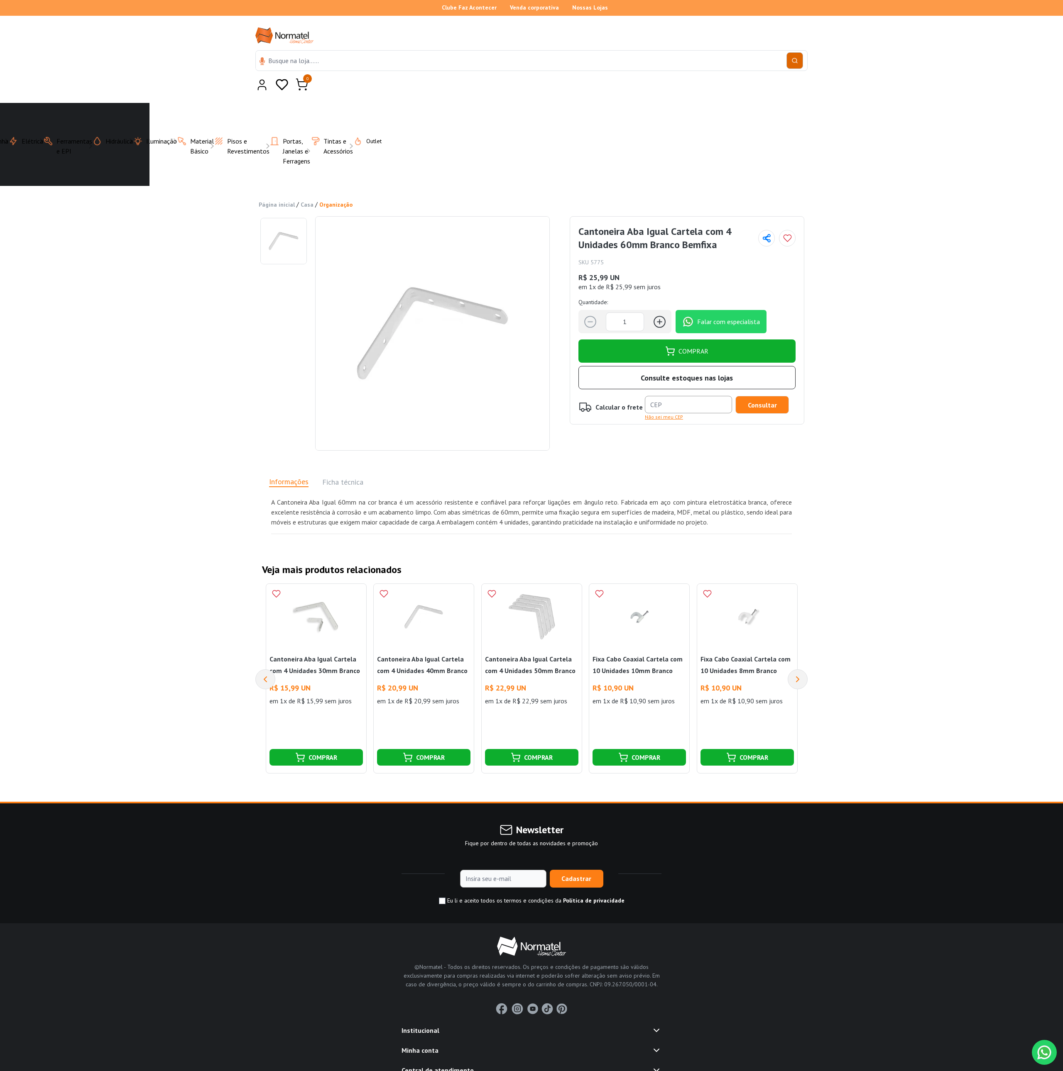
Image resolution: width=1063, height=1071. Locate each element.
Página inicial (277, 184)
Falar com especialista (728, 301)
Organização (336, 184)
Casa (307, 184)
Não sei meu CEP (664, 396)
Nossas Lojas (590, 7)
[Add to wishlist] (787, 218)
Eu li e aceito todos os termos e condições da (535, 880)
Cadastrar (576, 858)
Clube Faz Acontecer (469, 7)
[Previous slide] (265, 659)
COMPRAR (693, 331)
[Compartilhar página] (766, 218)
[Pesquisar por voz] (262, 62)
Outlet (369, 120)
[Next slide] (798, 659)
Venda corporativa (534, 7)
